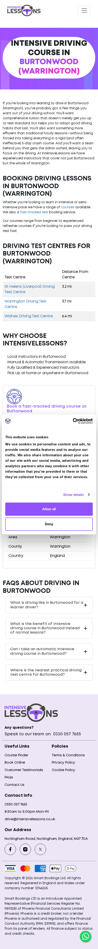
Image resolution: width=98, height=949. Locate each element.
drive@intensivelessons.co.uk (30, 819)
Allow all (49, 509)
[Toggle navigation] (84, 10)
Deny (49, 524)
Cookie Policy (63, 770)
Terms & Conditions (68, 755)
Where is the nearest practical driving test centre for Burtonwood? (46, 672)
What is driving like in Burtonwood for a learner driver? (46, 605)
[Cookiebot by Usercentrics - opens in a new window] (73, 421)
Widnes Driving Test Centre (29, 316)
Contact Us (14, 785)
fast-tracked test (34, 212)
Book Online (15, 762)
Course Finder (16, 755)
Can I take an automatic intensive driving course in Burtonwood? (42, 651)
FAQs (9, 777)
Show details (73, 495)
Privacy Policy (63, 762)
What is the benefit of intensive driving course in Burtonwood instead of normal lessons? (45, 628)
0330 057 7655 (66, 734)
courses (67, 207)
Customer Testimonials (24, 770)
